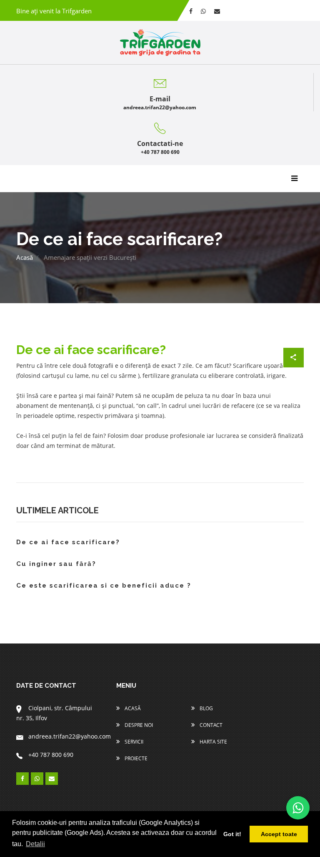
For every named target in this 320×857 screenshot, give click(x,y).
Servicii (133, 741)
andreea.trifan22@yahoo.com (159, 107)
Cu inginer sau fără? (56, 564)
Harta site (212, 741)
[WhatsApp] (298, 807)
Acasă (24, 257)
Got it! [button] (232, 834)
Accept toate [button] (279, 834)
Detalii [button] (35, 843)
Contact (210, 725)
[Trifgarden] (160, 42)
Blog (205, 708)
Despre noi (138, 725)
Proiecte (135, 758)
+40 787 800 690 (160, 152)
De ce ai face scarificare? (68, 542)
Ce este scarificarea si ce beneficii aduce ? (103, 585)
